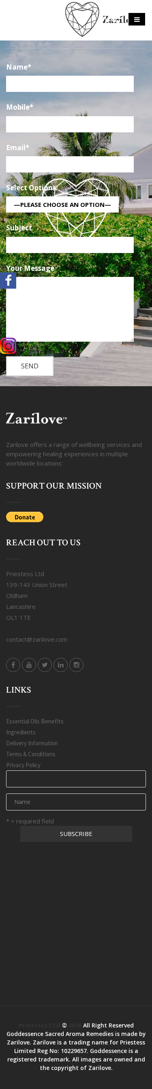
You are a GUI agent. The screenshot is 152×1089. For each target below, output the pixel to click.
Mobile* (19, 107)
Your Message (30, 268)
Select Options (31, 188)
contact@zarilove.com (36, 639)
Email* (17, 148)
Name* (18, 67)
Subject (19, 228)
